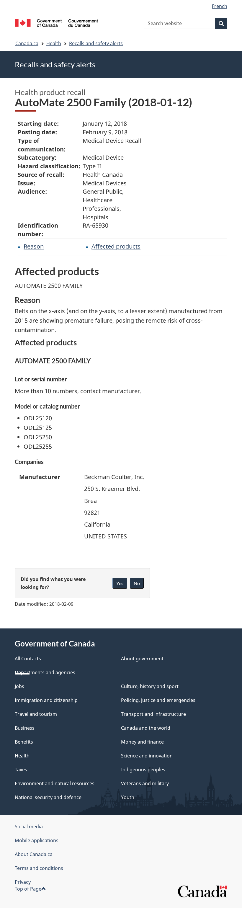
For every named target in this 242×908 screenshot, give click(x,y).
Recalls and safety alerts (96, 43)
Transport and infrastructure (153, 714)
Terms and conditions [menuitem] (39, 868)
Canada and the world (145, 728)
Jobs (19, 686)
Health (53, 43)
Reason (34, 246)
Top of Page (28, 889)
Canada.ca (26, 43)
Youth (127, 797)
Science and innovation (147, 755)
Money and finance (142, 742)
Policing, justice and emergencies (158, 700)
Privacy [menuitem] (23, 882)
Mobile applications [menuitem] (36, 840)
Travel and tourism (36, 714)
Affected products (115, 246)
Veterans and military (145, 783)
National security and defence (48, 797)
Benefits (24, 742)
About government (142, 658)
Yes (119, 583)
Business (25, 728)
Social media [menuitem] (29, 826)
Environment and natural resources (54, 783)
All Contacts (28, 658)
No (137, 583)
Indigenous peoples (143, 769)
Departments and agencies (45, 672)
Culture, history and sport (150, 686)
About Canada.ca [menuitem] (34, 854)
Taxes (21, 769)
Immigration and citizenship (46, 700)
